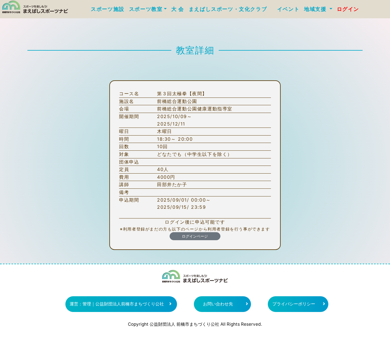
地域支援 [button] (316, 9)
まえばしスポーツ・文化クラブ (231, 9)
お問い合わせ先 (218, 304)
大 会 (177, 9)
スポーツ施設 (107, 9)
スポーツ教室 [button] (146, 9)
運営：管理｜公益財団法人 (117, 304)
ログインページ (195, 236)
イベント (288, 9)
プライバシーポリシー (293, 304)
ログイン (348, 9)
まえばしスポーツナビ (195, 278)
